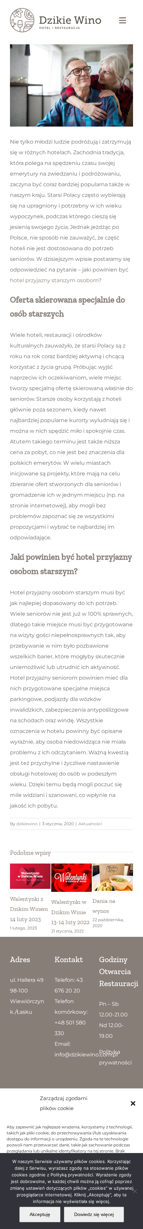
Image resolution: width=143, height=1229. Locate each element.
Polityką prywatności (72, 1174)
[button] (133, 1103)
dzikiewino (27, 823)
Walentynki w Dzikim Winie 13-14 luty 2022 (70, 911)
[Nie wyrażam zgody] (134, 1191)
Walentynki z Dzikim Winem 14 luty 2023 (29, 908)
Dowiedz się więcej (94, 1214)
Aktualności (90, 823)
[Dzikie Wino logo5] (55, 10)
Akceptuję (40, 1214)
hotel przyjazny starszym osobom (54, 280)
